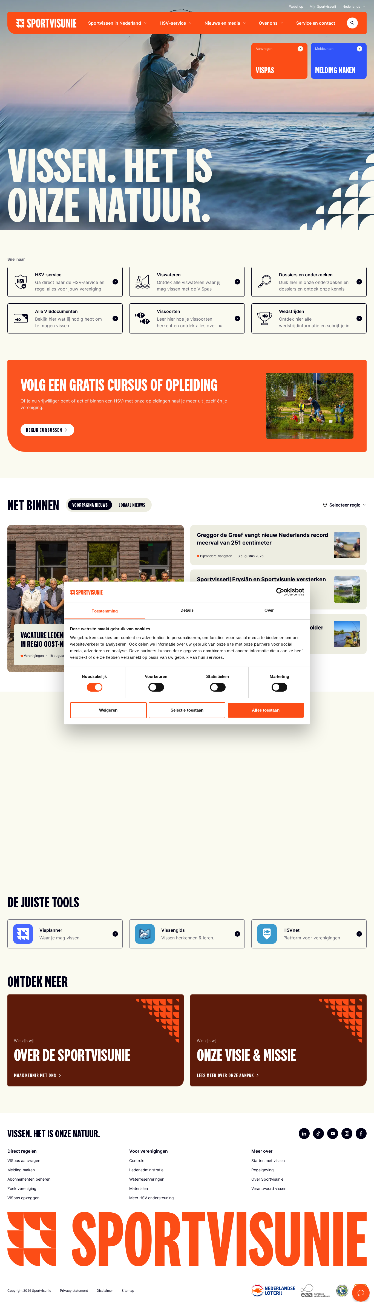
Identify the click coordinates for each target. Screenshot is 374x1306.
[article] (95, 1040)
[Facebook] (361, 1133)
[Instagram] (346, 1133)
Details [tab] (187, 610)
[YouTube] (332, 1133)
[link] (47, 430)
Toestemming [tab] (105, 611)
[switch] (156, 687)
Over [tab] (269, 610)
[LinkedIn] (304, 1133)
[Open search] (352, 23)
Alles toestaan (265, 710)
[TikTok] (318, 1133)
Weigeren (108, 710)
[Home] (46, 23)
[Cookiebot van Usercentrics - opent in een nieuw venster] (280, 592)
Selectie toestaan (187, 710)
